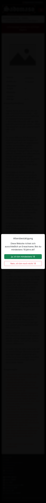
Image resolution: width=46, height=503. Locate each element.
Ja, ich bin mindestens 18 (23, 256)
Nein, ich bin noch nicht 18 (23, 263)
